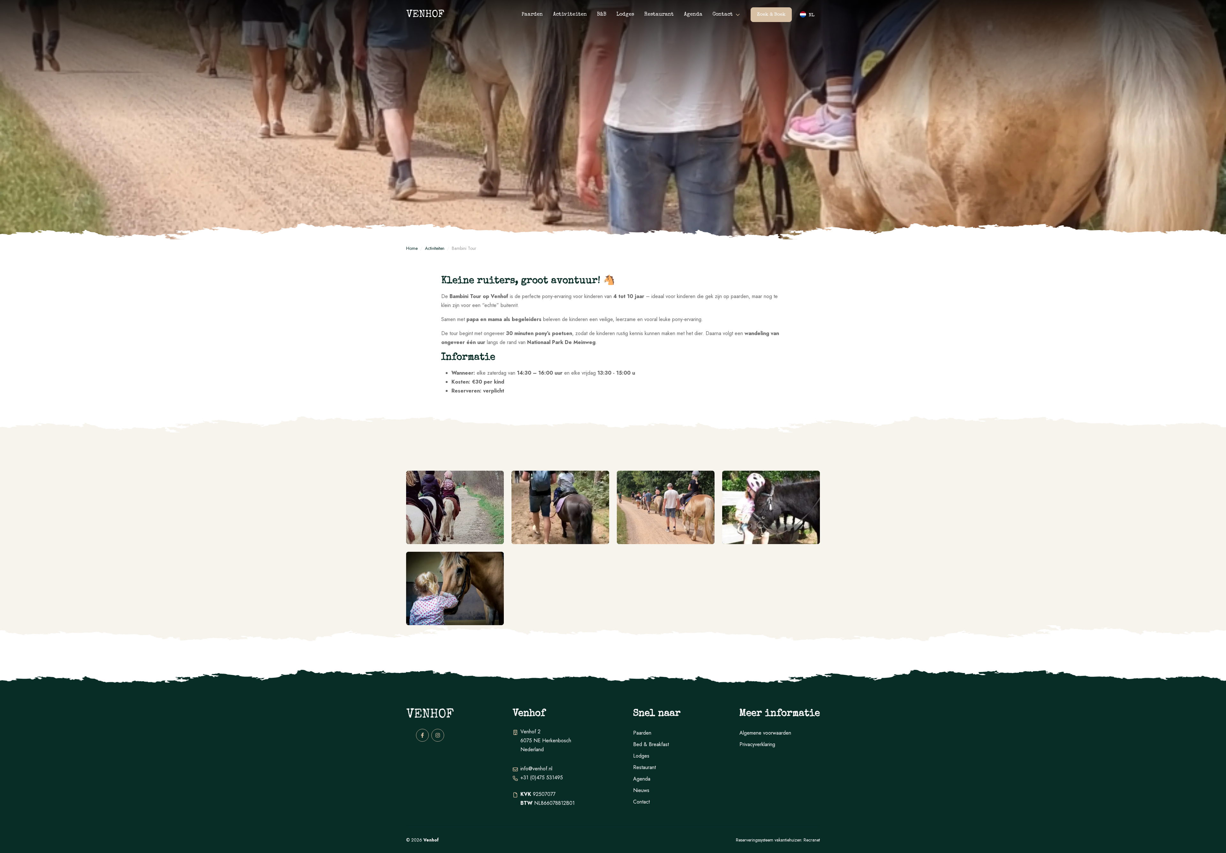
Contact (723, 14)
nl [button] (811, 15)
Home (412, 248)
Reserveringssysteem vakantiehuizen (768, 840)
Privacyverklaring (757, 744)
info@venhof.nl (536, 768)
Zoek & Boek (771, 14)
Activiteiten (570, 14)
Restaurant (659, 14)
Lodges (625, 14)
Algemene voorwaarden (765, 733)
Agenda (693, 14)
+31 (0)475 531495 (541, 777)
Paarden (532, 14)
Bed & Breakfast (651, 744)
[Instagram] (437, 735)
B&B (601, 14)
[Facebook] (422, 735)
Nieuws (641, 790)
